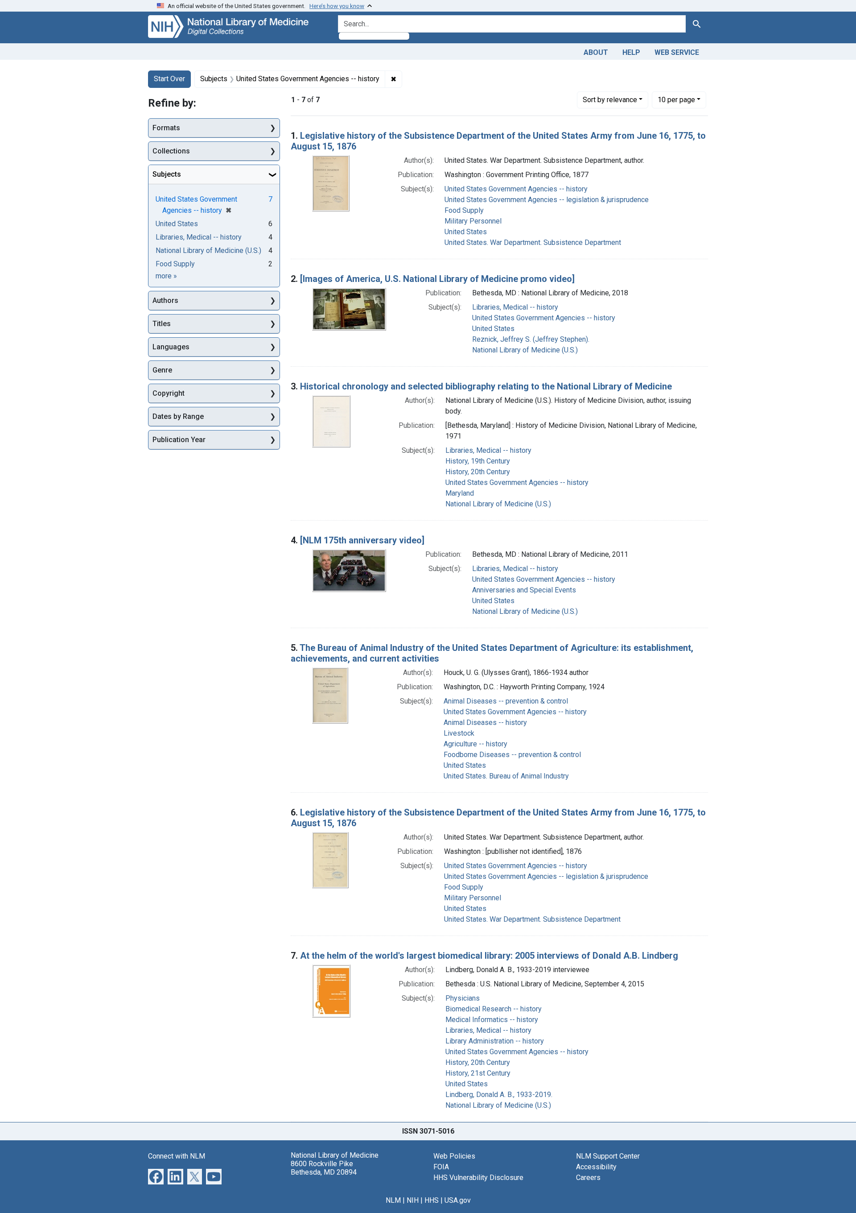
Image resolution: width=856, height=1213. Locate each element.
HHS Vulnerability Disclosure (478, 1177)
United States (465, 232)
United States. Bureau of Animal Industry (506, 776)
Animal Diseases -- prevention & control (506, 701)
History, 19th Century (477, 461)
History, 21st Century (477, 1073)
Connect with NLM (176, 1156)
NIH (413, 1200)
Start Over (169, 79)
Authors (165, 300)
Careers (588, 1177)
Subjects (166, 174)
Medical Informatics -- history (491, 1019)
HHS (431, 1200)
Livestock (459, 733)
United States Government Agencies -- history (516, 189)
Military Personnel (473, 221)
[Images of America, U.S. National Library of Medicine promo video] (437, 278)
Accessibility (596, 1167)
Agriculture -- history (475, 744)
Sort (610, 99)
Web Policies (454, 1156)
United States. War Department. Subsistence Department (532, 242)
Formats (166, 128)
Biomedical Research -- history (493, 1009)
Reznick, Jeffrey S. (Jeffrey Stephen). (530, 339)
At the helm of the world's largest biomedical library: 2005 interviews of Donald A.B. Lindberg (489, 955)
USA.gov (457, 1200)
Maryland (459, 493)
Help (631, 52)
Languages (170, 347)
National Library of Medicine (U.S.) (525, 350)
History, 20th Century (477, 472)
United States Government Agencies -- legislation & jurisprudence (546, 199)
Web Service (676, 52)
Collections (171, 151)
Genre (162, 370)
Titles (161, 323)
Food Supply (464, 210)
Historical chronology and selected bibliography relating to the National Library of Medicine (486, 386)
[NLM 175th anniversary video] (362, 540)
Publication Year (179, 439)
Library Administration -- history (494, 1041)
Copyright (168, 393)
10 (676, 99)
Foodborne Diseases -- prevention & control (512, 754)
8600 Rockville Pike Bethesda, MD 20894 (324, 1167)
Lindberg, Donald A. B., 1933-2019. (498, 1094)
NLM (393, 1200)
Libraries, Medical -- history (515, 307)
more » (166, 276)
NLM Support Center (608, 1156)
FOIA (441, 1167)
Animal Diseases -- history (485, 722)
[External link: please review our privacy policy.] (156, 1176)
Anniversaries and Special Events (524, 590)
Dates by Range (178, 416)
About (596, 52)
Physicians (462, 998)
